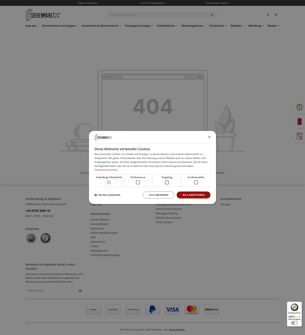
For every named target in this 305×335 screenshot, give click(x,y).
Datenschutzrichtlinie (106, 169)
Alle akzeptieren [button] (193, 194)
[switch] (294, 323)
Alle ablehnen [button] (158, 194)
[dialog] (152, 167)
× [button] (209, 137)
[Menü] (300, 303)
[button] (107, 195)
